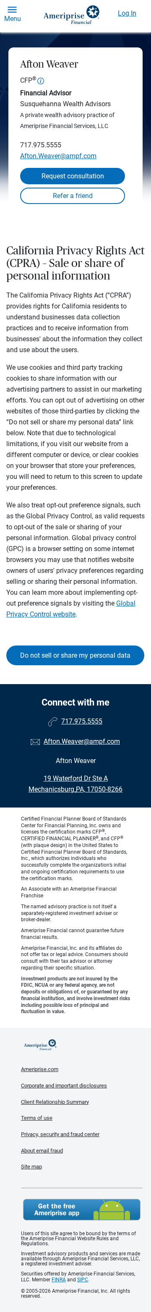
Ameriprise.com (39, 1069)
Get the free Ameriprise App (82, 1210)
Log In (127, 13)
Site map (31, 1166)
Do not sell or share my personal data (75, 655)
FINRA (59, 1280)
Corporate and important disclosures (64, 1085)
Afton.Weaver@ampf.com (58, 156)
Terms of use (36, 1118)
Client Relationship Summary (55, 1102)
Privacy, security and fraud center (60, 1134)
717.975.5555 (40, 145)
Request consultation (73, 176)
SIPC (82, 1280)
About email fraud (42, 1150)
